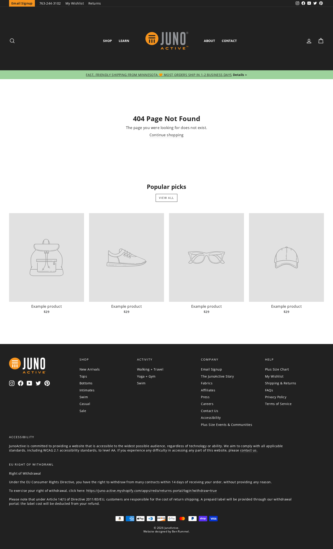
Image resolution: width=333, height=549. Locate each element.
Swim (84, 397)
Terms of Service (278, 404)
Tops (83, 376)
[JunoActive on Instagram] (11, 383)
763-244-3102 (50, 3)
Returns (94, 3)
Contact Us (209, 411)
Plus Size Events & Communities (226, 424)
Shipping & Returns (280, 383)
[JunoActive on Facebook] (20, 383)
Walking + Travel (150, 369)
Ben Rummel (180, 531)
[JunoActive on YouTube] (29, 383)
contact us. (249, 450)
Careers (207, 404)
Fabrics (206, 383)
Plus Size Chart (277, 369)
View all (166, 198)
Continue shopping (167, 134)
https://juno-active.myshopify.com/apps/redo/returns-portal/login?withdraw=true (151, 490)
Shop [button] (107, 41)
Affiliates (208, 390)
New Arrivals (90, 369)
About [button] (209, 41)
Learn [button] (124, 41)
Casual (85, 404)
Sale (83, 411)
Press (205, 397)
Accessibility (211, 417)
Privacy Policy (276, 397)
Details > (239, 75)
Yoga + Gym (146, 376)
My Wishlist (74, 3)
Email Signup (211, 369)
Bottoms (86, 383)
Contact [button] (229, 41)
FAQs (269, 390)
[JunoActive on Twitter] (38, 383)
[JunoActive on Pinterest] (47, 383)
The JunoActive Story (217, 376)
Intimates (87, 390)
